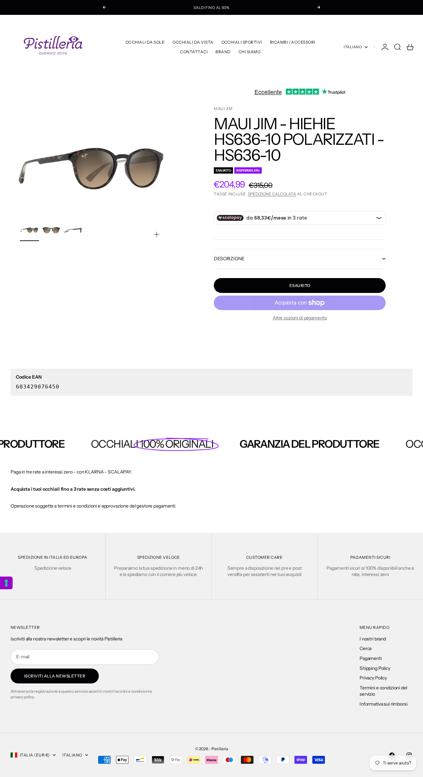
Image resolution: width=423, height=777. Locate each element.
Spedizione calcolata (272, 193)
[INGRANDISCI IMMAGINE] (156, 234)
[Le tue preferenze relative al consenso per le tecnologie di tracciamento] (6, 583)
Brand (222, 51)
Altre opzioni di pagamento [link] (300, 318)
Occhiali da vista (193, 42)
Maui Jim (223, 108)
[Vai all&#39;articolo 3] (73, 230)
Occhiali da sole (145, 42)
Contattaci (194, 51)
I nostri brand (373, 639)
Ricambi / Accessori (292, 42)
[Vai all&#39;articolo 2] (51, 230)
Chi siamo (249, 51)
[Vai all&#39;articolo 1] (29, 230)
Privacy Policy (373, 678)
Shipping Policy (375, 668)
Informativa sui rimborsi (383, 704)
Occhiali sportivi (241, 42)
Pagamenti (371, 658)
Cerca (365, 648)
